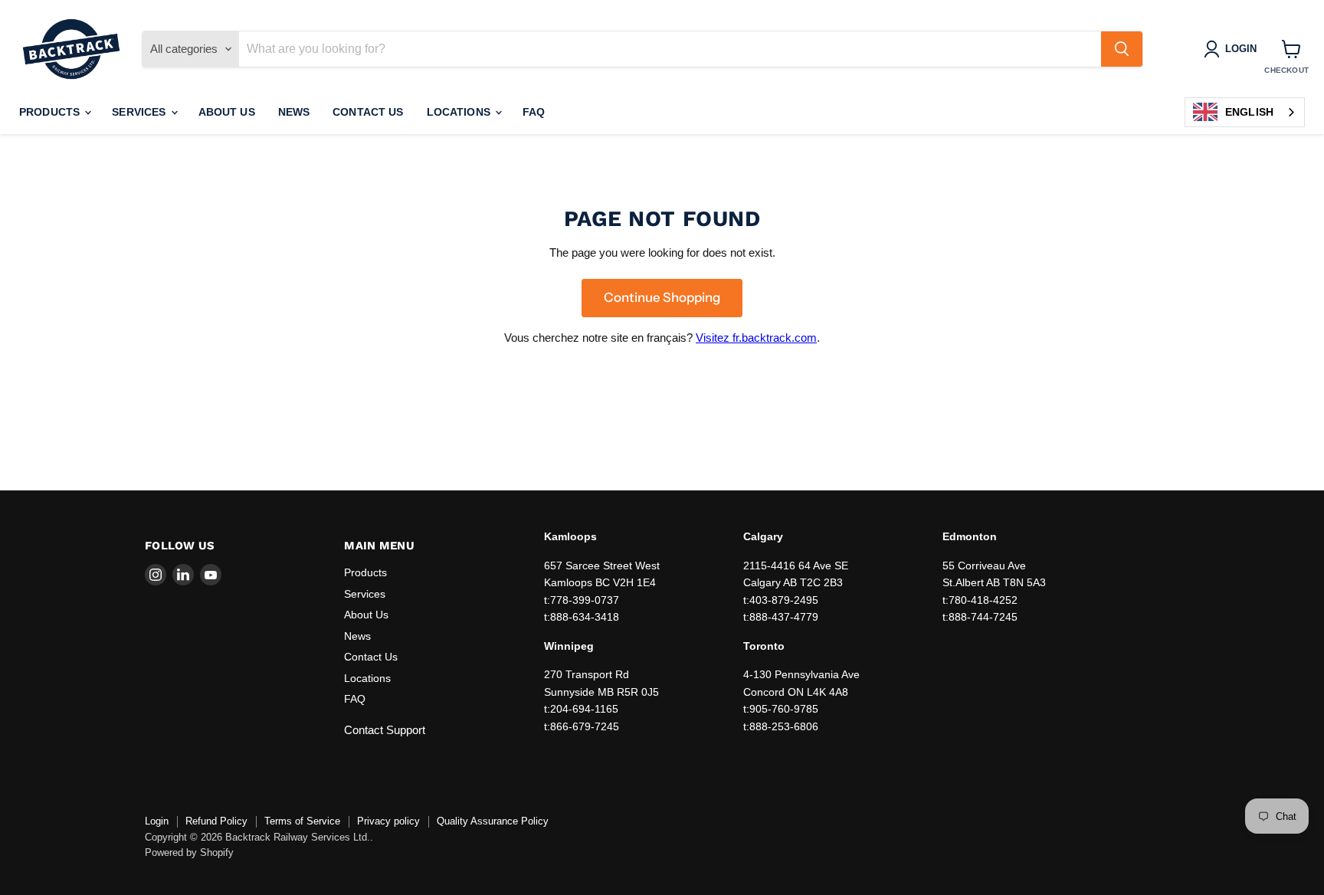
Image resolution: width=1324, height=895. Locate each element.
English (1249, 112)
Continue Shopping (662, 297)
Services (140, 112)
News (294, 112)
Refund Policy (216, 821)
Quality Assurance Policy (493, 821)
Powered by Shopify (189, 852)
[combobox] (1245, 112)
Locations (460, 112)
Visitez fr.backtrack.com (756, 337)
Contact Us (368, 112)
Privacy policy (388, 821)
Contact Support (384, 729)
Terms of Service (302, 821)
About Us (226, 112)
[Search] (1121, 49)
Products (51, 112)
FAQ (534, 112)
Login (157, 821)
